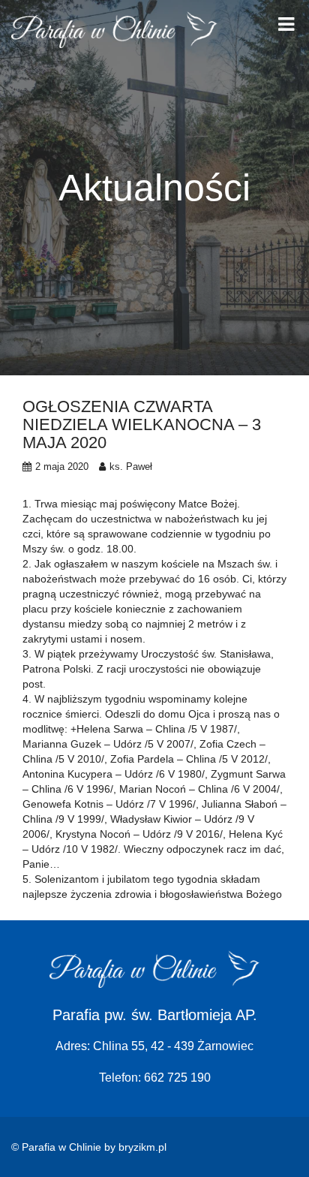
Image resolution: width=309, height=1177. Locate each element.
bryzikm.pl (142, 1147)
